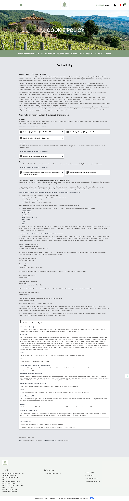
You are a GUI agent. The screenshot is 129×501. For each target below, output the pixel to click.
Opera (23, 223)
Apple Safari (25, 215)
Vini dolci (98, 54)
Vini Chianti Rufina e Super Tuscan (55, 54)
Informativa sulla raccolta (45, 498)
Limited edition (77, 54)
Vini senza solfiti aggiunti (28, 54)
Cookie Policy (89, 472)
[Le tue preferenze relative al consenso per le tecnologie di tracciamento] (127, 376)
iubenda (20, 440)
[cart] (124, 5)
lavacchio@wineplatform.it (52, 473)
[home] (65, 5)
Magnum (89, 54)
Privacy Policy (89, 475)
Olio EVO (107, 54)
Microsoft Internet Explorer (29, 217)
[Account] (114, 5)
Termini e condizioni (91, 478)
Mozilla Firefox (26, 213)
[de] (119, 2)
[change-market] (103, 5)
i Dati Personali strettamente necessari (52, 440)
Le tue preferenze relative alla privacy (73, 498)
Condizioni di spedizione (93, 481)
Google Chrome (26, 211)
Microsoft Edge (26, 219)
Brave (23, 221)
